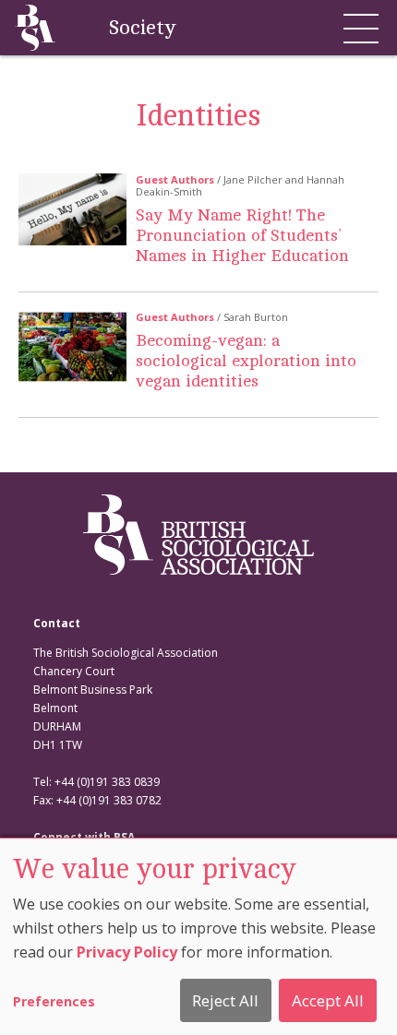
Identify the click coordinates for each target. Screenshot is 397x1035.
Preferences (54, 1001)
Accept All (328, 1000)
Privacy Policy (127, 952)
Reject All (225, 1000)
